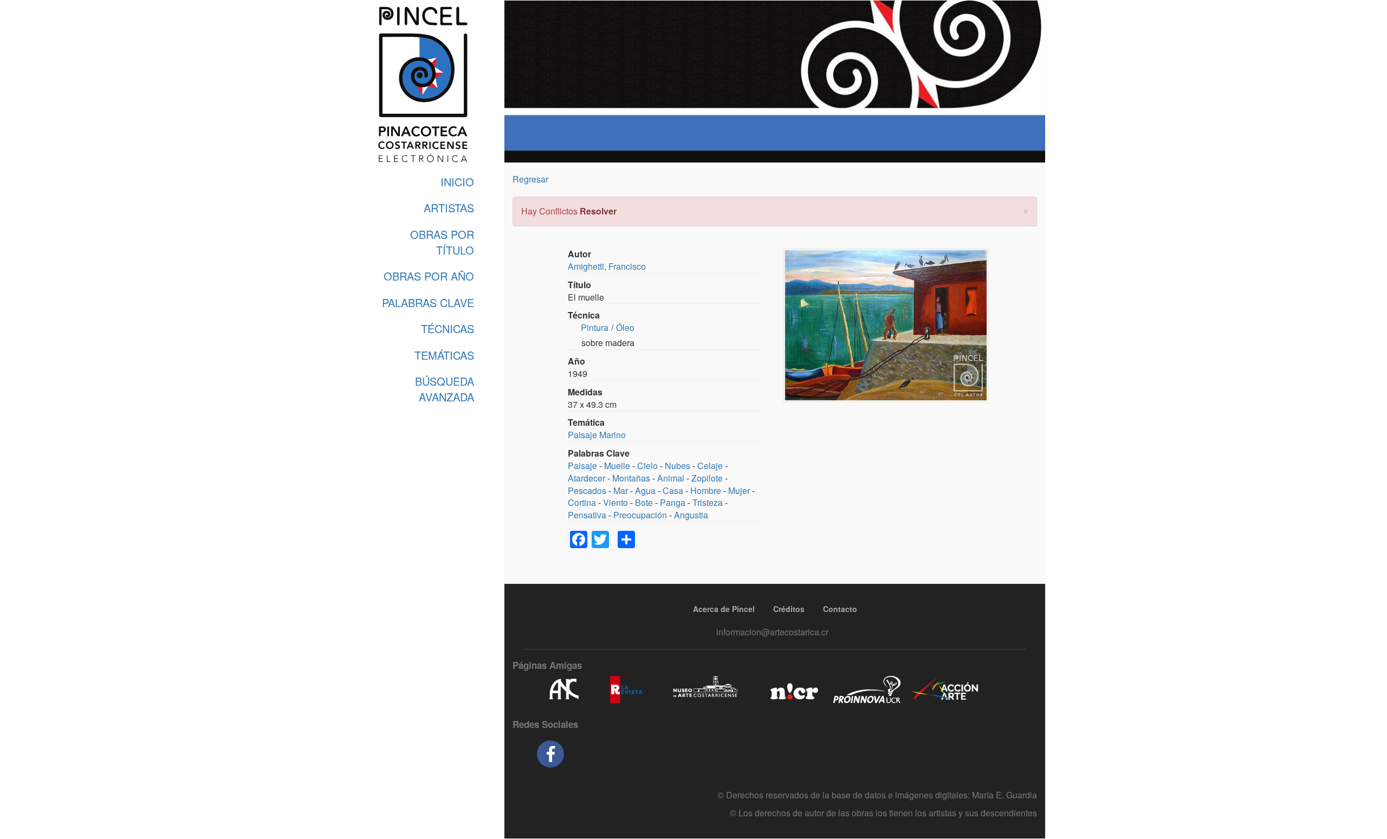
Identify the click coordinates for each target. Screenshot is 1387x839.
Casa (673, 490)
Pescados (587, 490)
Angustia (691, 515)
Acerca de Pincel (724, 608)
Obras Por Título (442, 242)
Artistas (449, 208)
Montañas (631, 478)
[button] (1025, 210)
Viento (615, 502)
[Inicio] (422, 84)
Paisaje (582, 465)
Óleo (625, 327)
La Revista (626, 689)
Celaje (710, 465)
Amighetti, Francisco (607, 266)
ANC (563, 689)
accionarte (945, 689)
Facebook (550, 754)
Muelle (617, 465)
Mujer (739, 490)
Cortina (582, 502)
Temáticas (444, 355)
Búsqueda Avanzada (444, 389)
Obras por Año (429, 276)
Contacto (840, 608)
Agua (645, 490)
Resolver (598, 211)
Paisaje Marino (597, 434)
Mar (620, 490)
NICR (793, 689)
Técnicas (447, 328)
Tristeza (707, 502)
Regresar (530, 179)
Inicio (457, 182)
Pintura (594, 327)
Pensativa (587, 515)
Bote (644, 502)
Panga (672, 502)
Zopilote (707, 478)
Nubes (677, 465)
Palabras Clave (428, 302)
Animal (670, 478)
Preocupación (640, 515)
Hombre (705, 490)
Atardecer (586, 478)
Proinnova (866, 689)
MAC (705, 689)
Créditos (789, 608)
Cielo (647, 465)
